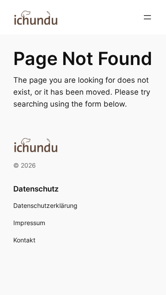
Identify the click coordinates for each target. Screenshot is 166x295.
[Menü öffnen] (147, 17)
